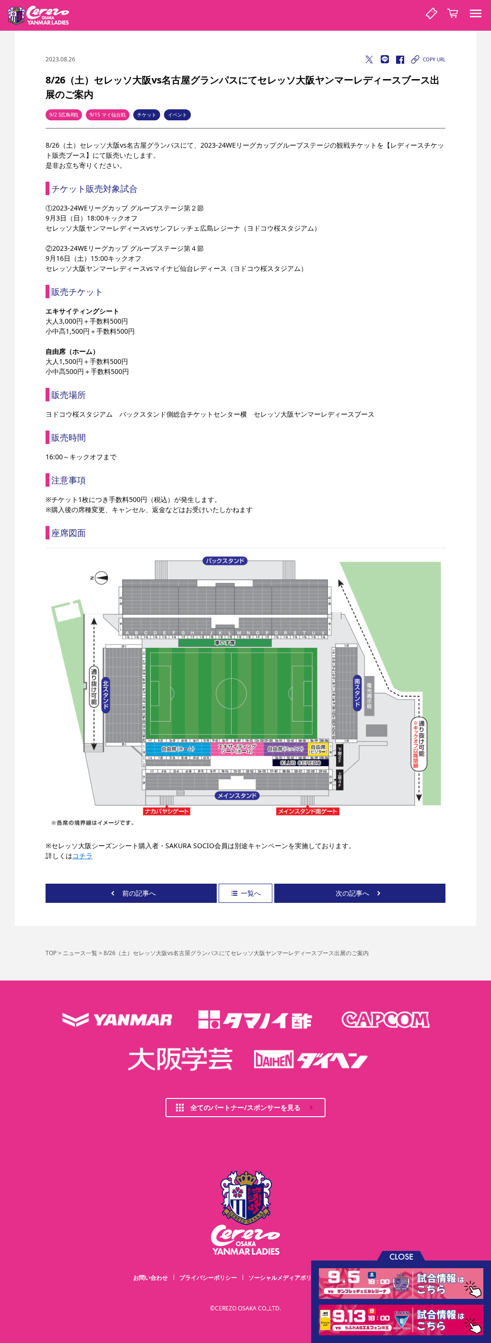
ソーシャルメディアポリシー (285, 1277)
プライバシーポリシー (208, 1277)
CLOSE (401, 1256)
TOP (51, 953)
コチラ (82, 855)
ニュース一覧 (80, 953)
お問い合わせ (150, 1277)
